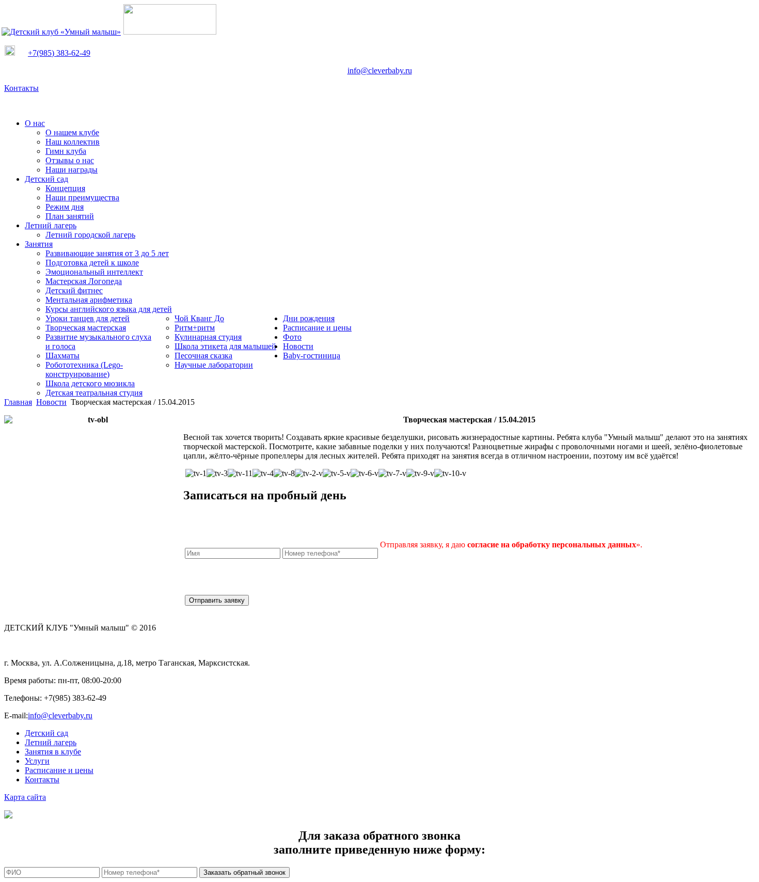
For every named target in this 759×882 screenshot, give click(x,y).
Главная (18, 402)
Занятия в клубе (53, 751)
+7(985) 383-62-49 (59, 53)
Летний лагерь (50, 742)
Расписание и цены (59, 770)
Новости (51, 402)
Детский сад (46, 733)
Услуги (37, 761)
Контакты (21, 88)
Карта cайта (25, 797)
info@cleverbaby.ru (379, 70)
